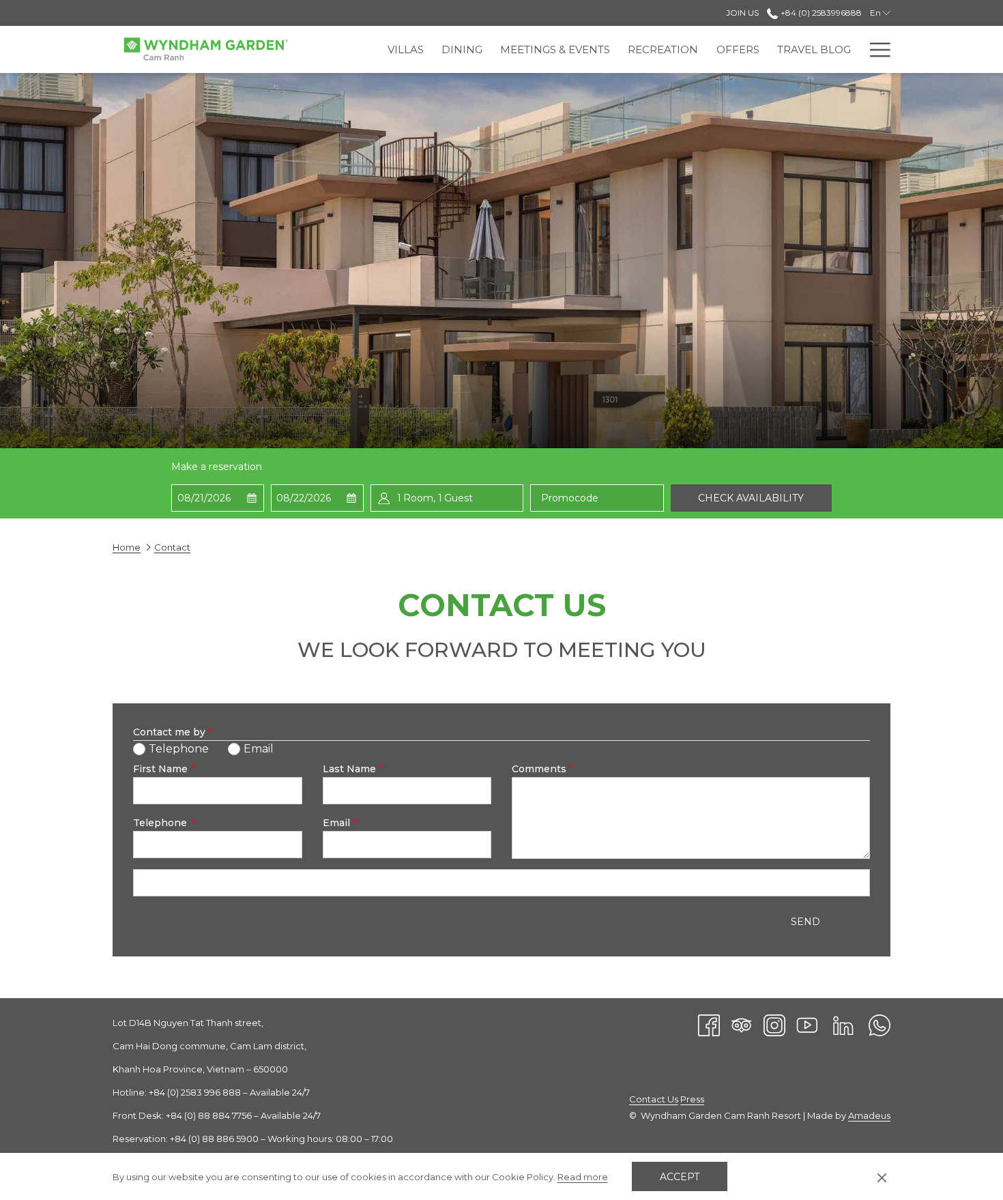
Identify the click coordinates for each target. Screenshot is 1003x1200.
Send (805, 922)
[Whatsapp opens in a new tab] (879, 1024)
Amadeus (869, 1115)
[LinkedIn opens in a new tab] (843, 1024)
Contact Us (653, 1099)
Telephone (163, 823)
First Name (163, 769)
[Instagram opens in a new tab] (774, 1024)
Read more (582, 1176)
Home (127, 547)
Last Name (353, 769)
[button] (218, 498)
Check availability (751, 498)
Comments (542, 769)
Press (692, 1099)
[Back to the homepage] (205, 49)
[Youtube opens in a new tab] (807, 1024)
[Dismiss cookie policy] (881, 1177)
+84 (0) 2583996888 (820, 13)
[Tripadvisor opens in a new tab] (742, 1024)
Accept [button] (679, 1177)
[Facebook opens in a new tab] (709, 1024)
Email (340, 823)
